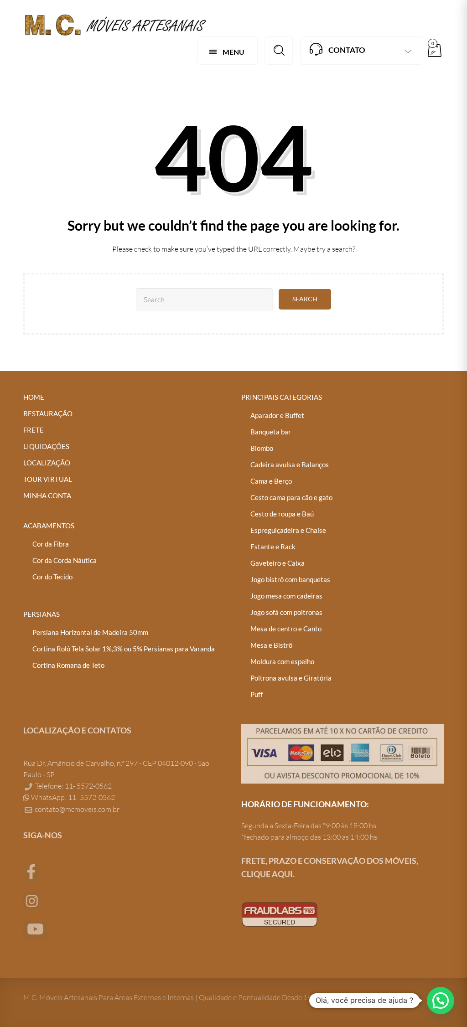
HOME (33, 397)
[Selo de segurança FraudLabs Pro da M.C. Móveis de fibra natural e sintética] (279, 913)
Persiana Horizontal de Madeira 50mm (90, 632)
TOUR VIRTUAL (47, 479)
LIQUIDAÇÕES (46, 446)
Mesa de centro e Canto (286, 628)
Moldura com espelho (282, 661)
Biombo (261, 448)
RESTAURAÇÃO (48, 413)
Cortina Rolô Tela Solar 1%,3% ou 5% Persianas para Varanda (123, 649)
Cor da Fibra (50, 544)
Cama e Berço (271, 481)
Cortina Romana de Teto (68, 665)
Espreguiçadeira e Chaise (288, 530)
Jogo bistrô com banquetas (290, 579)
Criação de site (264, 944)
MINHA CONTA (47, 495)
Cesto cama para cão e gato (291, 497)
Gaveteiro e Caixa (277, 563)
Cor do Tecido (52, 577)
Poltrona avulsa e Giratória (291, 678)
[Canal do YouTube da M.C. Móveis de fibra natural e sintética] (35, 929)
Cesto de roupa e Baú (282, 514)
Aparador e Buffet (277, 415)
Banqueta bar (270, 432)
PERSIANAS (41, 614)
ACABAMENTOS (48, 525)
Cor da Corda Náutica (64, 560)
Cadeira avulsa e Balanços (289, 464)
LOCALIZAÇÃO (46, 463)
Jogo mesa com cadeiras (286, 596)
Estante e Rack (273, 546)
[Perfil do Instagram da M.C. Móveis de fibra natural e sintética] (31, 899)
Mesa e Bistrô (271, 645)
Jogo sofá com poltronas (286, 612)
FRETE (33, 430)
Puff (256, 694)
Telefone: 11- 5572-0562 (73, 785)
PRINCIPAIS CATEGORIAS (281, 397)
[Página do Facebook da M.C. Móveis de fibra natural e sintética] (31, 870)
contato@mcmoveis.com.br (77, 809)
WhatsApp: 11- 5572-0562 (72, 797)
